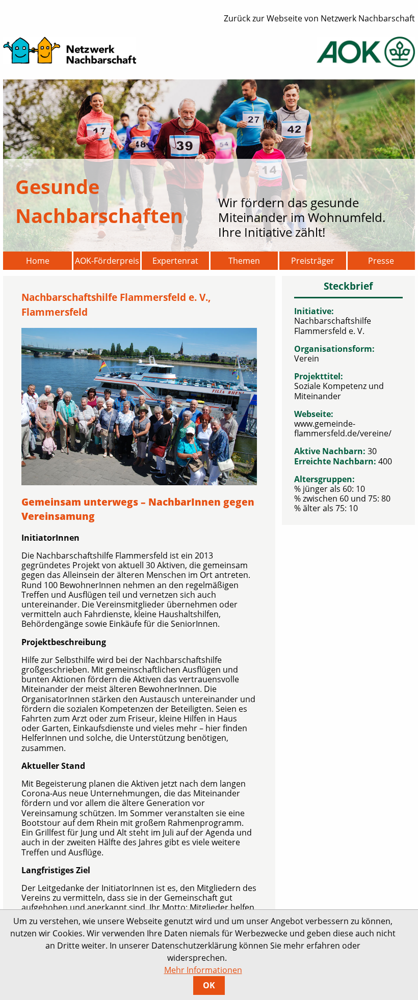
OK (209, 985)
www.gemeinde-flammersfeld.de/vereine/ (342, 428)
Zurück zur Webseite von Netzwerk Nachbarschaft (319, 18)
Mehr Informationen (203, 970)
